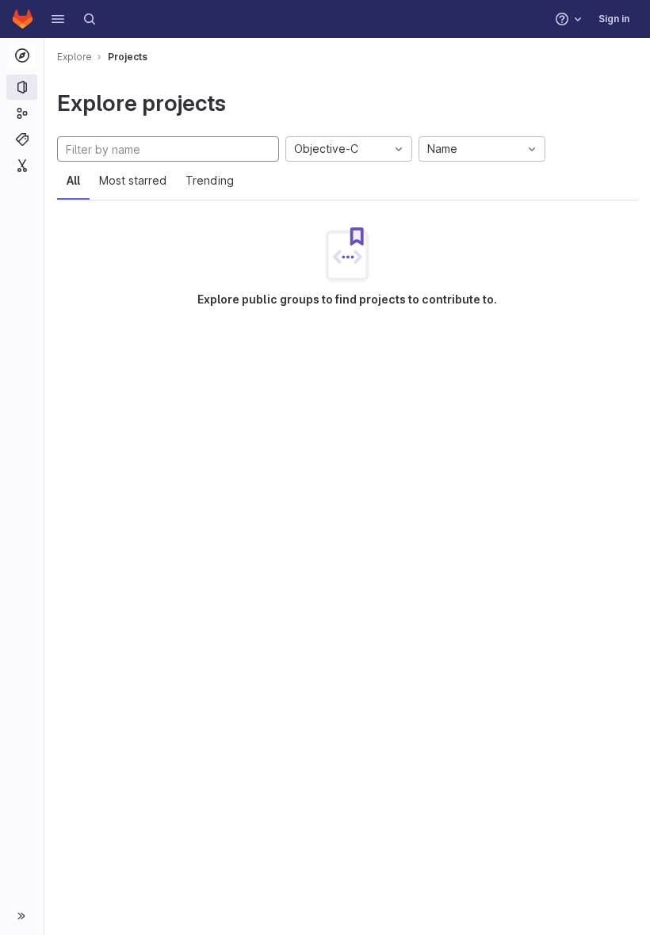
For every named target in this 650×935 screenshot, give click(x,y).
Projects (127, 57)
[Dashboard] (22, 19)
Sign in (613, 19)
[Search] (89, 19)
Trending (209, 180)
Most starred (132, 180)
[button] (58, 19)
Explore (74, 57)
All (73, 180)
